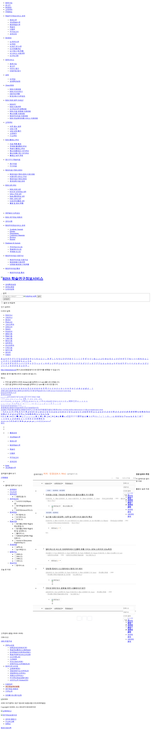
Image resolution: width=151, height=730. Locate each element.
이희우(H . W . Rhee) (79, 498)
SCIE (19, 519)
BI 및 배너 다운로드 (17, 96)
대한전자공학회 (53, 555)
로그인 (8, 5)
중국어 (8, 320)
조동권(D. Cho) (52, 572)
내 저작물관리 (15, 49)
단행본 (12, 29)
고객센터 (8, 9)
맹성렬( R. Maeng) (101, 520)
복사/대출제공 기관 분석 (19, 151)
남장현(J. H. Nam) (64, 572)
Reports (12, 239)
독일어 (8, 329)
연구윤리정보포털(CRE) (19, 678)
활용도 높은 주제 (16, 155)
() (52, 520)
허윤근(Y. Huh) (77, 520)
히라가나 (8, 315)
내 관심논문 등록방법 (18, 109)
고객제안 (13, 133)
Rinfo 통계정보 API (17, 196)
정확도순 (126, 483)
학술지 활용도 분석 (17, 148)
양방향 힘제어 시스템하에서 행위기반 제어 (64, 569)
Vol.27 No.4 (75, 523)
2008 (19, 554)
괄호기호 (8, 334)
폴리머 (20, 533)
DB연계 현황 (15, 94)
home (7, 465)
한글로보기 (69, 483)
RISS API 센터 (10, 185)
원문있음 (21, 497)
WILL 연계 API (15, 194)
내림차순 (126, 487)
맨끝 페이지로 (90, 618)
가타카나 (8, 317)
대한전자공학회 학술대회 (75, 555)
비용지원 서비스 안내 (18, 176)
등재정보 (13, 512)
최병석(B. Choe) (64, 553)
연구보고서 (14, 32)
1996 (19, 559)
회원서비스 (9, 60)
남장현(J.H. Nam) (64, 592)
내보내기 (48, 483)
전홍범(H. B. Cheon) (91, 553)
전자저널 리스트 (16, 247)
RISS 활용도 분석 (12, 140)
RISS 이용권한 (15, 107)
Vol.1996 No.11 (91, 555)
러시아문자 (9, 345)
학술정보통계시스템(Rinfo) (20, 650)
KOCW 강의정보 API (18, 192)
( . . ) (52, 498)
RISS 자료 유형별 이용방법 (20, 111)
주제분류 (13, 545)
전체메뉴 (8, 12)
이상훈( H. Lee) (116, 553)
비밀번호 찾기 (15, 71)
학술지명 (13, 521)
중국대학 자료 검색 (17, 181)
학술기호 (8, 336)
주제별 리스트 (15, 252)
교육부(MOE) (15, 668)
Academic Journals (16, 229)
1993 (19, 561)
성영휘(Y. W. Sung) (89, 572)
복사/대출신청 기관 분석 (19, 153)
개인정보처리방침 (12, 686)
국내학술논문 (15, 22)
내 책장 (12, 44)
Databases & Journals (12, 243)
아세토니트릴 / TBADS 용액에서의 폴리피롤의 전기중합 (70, 495)
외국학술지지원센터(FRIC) (20, 652)
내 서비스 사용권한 (17, 53)
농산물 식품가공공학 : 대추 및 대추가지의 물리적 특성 (69, 517)
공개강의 (13, 34)
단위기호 (8, 348)
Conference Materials (17, 235)
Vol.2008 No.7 (75, 594)
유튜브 (8, 724)
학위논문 (13, 20)
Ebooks (12, 231)
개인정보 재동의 (11, 689)
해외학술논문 (15, 25)
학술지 (12, 27)
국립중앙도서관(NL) (18, 673)
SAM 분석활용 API (17, 201)
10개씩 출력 (127, 616)
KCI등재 (20, 515)
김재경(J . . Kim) (65, 498)
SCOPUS (21, 517)
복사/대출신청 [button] (68, 506)
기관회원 (13, 659)
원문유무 (13, 494)
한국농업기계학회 (116, 520)
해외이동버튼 (6, 728)
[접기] (136, 485)
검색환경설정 (15, 81)
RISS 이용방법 (15, 89)
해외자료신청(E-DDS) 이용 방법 (22, 174)
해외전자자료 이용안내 (14, 256)
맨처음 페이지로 (79, 618)
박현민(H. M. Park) (77, 553)
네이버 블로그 (10, 719)
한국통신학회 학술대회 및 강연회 (59, 574)
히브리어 (8, 331)
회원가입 (8, 3)
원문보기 (57, 506)
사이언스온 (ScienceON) (19, 680)
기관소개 (8, 691)
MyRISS (8, 7)
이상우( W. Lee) (64, 520)
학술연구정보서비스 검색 (15, 16)
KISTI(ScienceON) (24, 510)
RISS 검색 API (15, 189)
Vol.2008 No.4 (77, 574)
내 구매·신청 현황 (17, 51)
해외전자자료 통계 (12, 268)
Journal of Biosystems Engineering (23, 541)
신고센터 (13, 136)
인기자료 (13, 166)
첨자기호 (8, 341)
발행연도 (13, 552)
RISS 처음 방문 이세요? (14, 100)
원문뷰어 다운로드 (12, 213)
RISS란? (13, 104)
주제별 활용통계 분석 (18, 146)
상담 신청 (13, 129)
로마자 (8, 352)
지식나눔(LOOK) (16, 661)
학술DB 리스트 (16, 249)
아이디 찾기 (14, 68)
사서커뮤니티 (15, 657)
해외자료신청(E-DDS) (13, 170)
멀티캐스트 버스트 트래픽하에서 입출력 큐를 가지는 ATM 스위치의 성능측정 (79, 549)
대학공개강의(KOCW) (18, 648)
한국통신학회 (103, 572)
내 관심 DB (14, 56)
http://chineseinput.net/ (9, 370)
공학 (19, 547)
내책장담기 (58, 483)
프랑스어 (8, 327)
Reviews (13, 237)
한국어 (20, 565)
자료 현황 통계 (15, 144)
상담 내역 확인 (15, 131)
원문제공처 (14, 499)
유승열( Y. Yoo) (51, 553)
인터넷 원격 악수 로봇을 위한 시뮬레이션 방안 (65, 588)
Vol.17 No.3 (51, 500)
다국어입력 (9, 289)
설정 (7, 75)
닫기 (2, 423)
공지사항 (8, 221)
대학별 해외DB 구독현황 (19, 264)
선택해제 (4, 477)
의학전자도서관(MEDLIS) (20, 664)
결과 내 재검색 (9, 303)
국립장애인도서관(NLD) (19, 671)
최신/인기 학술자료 (12, 160)
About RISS (9, 85)
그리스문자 (9, 324)
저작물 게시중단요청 (13, 695)
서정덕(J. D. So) (88, 520)
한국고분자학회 (107, 498)
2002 (19, 556)
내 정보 (12, 79)
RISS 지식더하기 (16, 91)
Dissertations (14, 233)
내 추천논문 (14, 42)
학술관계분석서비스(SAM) (20, 654)
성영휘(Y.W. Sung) (88, 592)
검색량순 (13, 489)
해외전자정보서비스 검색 (15, 225)
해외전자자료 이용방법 (19, 116)
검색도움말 (9, 287)
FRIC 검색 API (15, 199)
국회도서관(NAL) (16, 675)
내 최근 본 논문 (16, 46)
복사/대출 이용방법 (17, 114)
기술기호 (8, 338)
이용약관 (8, 684)
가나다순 (13, 492)
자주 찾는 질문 (15, 126)
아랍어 (8, 355)
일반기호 (8, 350)
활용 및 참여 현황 (16, 203)
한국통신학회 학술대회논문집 (58, 594)
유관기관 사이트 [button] (11, 666)
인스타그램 (9, 721)
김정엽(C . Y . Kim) (93, 498)
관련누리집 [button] (9, 645)
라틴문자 (8, 343)
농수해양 (21, 549)
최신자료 (13, 164)
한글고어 (8, 322)
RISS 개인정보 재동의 (13, 217)
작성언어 (13, 563)
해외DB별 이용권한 (17, 262)
